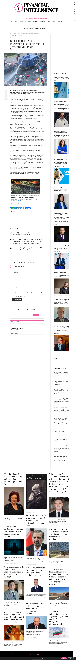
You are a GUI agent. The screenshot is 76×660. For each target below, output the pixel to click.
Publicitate (59, 653)
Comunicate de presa (50, 24)
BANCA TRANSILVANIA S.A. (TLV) (18, 328)
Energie (54, 21)
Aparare (38, 24)
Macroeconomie (28, 21)
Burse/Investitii (42, 21)
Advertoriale (33, 512)
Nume (15, 282)
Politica (21, 21)
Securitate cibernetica (12, 563)
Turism (43, 24)
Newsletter (31, 653)
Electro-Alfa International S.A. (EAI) (18, 324)
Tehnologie (60, 21)
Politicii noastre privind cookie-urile (37, 659)
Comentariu (16, 272)
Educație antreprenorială (28, 28)
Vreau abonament (29, 18)
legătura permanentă (34, 211)
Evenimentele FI (43, 18)
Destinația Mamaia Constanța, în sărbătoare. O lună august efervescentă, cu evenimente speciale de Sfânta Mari (61, 448)
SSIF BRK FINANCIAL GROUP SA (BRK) (19, 335)
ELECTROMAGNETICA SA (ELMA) (18, 332)
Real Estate (33, 24)
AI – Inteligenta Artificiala (13, 24)
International (35, 21)
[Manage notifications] (73, 658)
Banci (49, 21)
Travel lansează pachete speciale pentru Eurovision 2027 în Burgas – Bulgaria (61, 439)
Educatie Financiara (60, 24)
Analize (21, 24)
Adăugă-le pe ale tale (32, 262)
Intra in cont (36, 18)
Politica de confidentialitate (46, 653)
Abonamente (25, 653)
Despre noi (12, 653)
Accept (64, 658)
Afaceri (16, 21)
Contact (54, 653)
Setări (70, 658)
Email (31, 282)
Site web (15, 287)
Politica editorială (37, 653)
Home (11, 21)
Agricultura (27, 24)
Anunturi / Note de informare (41, 28)
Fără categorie (19, 35)
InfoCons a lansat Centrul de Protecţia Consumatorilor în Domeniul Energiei (59, 431)
